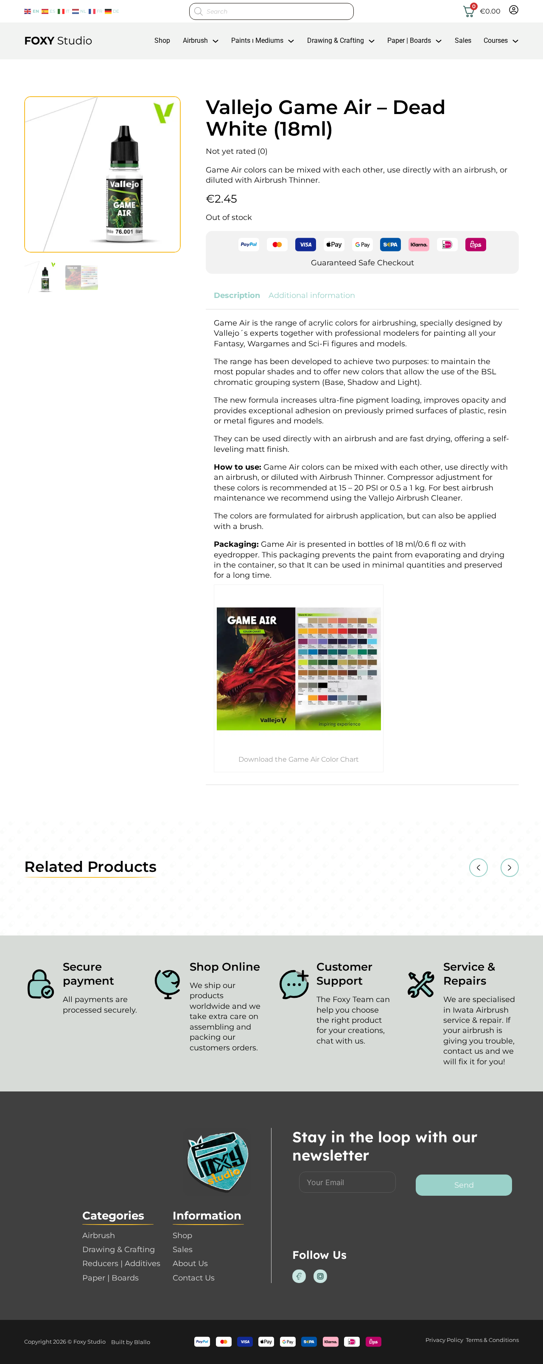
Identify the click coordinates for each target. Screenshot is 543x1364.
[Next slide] (510, 867)
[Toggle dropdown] (215, 41)
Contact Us (194, 1277)
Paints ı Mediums (257, 40)
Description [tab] (237, 295)
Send (464, 1184)
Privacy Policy (444, 1339)
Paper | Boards (409, 40)
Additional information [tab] (312, 295)
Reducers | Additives (121, 1263)
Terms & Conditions (492, 1339)
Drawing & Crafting (335, 40)
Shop (162, 40)
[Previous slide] (478, 867)
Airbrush (195, 40)
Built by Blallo (130, 1342)
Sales (463, 40)
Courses (496, 40)
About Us (190, 1263)
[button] (169, 108)
